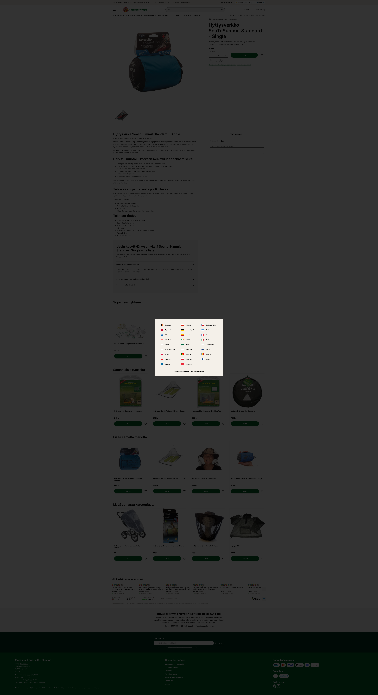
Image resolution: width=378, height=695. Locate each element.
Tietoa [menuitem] (195, 15)
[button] (114, 10)
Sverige (167, 364)
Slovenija (168, 359)
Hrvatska (168, 340)
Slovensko (189, 359)
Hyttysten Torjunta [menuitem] (133, 15)
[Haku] (222, 9)
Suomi (208, 359)
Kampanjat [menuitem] (176, 15)
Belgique (168, 325)
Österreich (189, 364)
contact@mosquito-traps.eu (255, 15)
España (188, 335)
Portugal (188, 354)
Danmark (168, 330)
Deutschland (190, 330)
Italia (207, 340)
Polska (167, 354)
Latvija (167, 344)
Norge (208, 349)
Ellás (166, 335)
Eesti (207, 330)
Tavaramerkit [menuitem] (186, 15)
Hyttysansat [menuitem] (117, 15)
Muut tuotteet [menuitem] (149, 15)
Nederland (189, 349)
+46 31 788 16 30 (236, 15)
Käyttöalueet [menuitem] (163, 15)
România (208, 354)
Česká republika (211, 325)
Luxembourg (210, 344)
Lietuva (188, 344)
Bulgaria (188, 325)
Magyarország (170, 349)
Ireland (188, 340)
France (208, 335)
